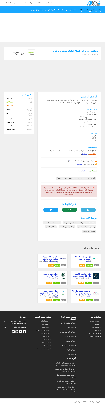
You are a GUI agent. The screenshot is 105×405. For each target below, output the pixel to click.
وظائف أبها (46, 345)
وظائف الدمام (45, 333)
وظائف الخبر (46, 336)
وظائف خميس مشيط (43, 349)
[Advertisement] (52, 27)
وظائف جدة (46, 324)
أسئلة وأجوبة (95, 327)
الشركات (31, 3)
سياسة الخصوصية (94, 336)
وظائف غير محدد (89, 231)
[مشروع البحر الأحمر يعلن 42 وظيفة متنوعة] (96, 278)
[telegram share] (88, 210)
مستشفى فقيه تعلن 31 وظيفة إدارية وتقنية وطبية (82, 293)
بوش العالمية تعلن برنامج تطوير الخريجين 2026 (65, 376)
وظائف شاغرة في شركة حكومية (50, 275)
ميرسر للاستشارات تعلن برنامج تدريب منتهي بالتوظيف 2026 (65, 370)
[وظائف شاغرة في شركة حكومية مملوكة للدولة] (63, 295)
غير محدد (57, 265)
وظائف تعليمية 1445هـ (68, 323)
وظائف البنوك (50, 227)
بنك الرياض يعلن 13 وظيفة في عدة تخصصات (83, 258)
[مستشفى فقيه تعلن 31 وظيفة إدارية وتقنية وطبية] (96, 295)
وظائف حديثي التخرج (67, 227)
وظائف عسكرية (70, 336)
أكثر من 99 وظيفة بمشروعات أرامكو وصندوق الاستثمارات (49, 258)
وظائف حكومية (70, 327)
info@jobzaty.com (20, 327)
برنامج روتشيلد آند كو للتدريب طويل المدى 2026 (66, 382)
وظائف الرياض (45, 321)
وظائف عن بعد (70, 354)
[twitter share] (50, 210)
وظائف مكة (46, 327)
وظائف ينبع (46, 339)
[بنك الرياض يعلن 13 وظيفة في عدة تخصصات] (96, 261)
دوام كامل (82, 265)
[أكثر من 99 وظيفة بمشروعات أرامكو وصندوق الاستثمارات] (63, 261)
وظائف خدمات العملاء (52, 223)
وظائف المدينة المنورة (43, 330)
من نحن (16, 3)
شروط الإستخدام (94, 333)
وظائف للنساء (70, 341)
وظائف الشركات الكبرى (86, 227)
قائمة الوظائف (83, 10)
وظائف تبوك (46, 342)
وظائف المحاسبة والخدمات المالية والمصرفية (79, 223)
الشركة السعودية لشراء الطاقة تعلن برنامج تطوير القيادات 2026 (66, 364)
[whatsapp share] (69, 210)
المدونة (24, 3)
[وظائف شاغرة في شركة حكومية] (63, 278)
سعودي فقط (89, 265)
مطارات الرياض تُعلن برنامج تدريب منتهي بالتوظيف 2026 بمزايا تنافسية (65, 389)
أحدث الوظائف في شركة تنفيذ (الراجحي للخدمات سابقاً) (76, 178)
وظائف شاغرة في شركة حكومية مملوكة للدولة (49, 293)
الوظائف (39, 3)
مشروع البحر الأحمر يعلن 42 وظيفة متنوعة (82, 275)
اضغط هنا (85, 154)
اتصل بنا (8, 3)
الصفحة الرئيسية (50, 3)
